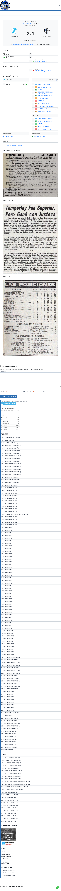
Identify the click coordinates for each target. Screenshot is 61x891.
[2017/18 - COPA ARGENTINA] (31, 816)
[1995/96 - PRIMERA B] (31, 654)
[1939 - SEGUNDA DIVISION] (31, 498)
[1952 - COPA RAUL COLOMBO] (31, 792)
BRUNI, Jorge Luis (43, 126)
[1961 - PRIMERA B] (31, 559)
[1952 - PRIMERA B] (31, 535)
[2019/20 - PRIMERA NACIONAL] (31, 728)
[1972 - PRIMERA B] (31, 588)
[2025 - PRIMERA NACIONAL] (31, 744)
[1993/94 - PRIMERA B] (31, 649)
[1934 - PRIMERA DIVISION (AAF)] (31, 485)
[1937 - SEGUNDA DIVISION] (31, 493)
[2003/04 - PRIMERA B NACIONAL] (31, 675)
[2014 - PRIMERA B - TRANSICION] (31, 713)
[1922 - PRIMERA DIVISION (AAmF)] (31, 453)
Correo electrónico (28, 391)
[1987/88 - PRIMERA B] (31, 633)
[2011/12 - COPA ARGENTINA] (31, 800)
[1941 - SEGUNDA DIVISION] (31, 503)
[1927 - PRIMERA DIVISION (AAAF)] (31, 466)
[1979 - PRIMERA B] (31, 607)
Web (44, 391)
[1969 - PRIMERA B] (31, 580)
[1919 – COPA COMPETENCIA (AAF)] (31, 763)
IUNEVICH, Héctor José (44, 129)
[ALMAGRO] (47, 33)
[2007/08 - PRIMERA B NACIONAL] (31, 686)
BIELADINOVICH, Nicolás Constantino (46, 71)
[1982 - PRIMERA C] (31, 615)
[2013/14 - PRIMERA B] (31, 710)
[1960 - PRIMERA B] (31, 556)
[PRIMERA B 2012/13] (31, 750)
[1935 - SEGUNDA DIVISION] (31, 488)
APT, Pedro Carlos (43, 103)
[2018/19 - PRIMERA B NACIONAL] (31, 726)
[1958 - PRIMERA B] (31, 551)
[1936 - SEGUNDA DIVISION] (31, 490)
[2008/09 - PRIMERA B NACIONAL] (31, 689)
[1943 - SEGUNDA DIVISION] (31, 509)
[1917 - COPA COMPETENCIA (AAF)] (31, 757)
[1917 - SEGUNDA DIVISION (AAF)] (31, 437)
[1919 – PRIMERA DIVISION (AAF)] (31, 443)
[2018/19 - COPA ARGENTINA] (31, 818)
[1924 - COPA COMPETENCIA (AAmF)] (31, 771)
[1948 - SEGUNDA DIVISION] (31, 525)
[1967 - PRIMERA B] (31, 575)
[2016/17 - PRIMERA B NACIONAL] (31, 720)
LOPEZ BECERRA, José (44, 87)
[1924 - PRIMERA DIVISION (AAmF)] (31, 458)
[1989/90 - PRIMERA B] (31, 638)
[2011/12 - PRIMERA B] (31, 699)
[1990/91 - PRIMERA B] (31, 641)
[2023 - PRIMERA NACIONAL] (31, 739)
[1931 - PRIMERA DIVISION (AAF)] (31, 477)
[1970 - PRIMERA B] (31, 583)
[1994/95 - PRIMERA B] (31, 652)
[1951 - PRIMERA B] (31, 533)
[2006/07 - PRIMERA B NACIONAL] (31, 683)
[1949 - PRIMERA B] (31, 527)
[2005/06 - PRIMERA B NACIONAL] (31, 681)
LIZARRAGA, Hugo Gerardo (46, 106)
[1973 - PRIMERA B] (31, 591)
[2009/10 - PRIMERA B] (31, 691)
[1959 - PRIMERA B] (31, 554)
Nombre (4, 391)
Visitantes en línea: (8, 870)
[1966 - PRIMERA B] (31, 572)
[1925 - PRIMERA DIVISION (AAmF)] (31, 461)
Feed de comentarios (7, 856)
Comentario (3, 371)
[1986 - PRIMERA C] (31, 628)
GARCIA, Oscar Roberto (45, 111)
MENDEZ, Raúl (42, 90)
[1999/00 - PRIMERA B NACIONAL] (31, 665)
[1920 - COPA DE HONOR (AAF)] (31, 768)
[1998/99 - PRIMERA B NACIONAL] (31, 662)
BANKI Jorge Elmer (39, 136)
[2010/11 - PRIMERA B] (31, 697)
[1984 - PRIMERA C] (31, 623)
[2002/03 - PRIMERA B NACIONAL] (31, 673)
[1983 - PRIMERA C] (31, 617)
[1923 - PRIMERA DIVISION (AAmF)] (31, 456)
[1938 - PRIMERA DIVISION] (31, 495)
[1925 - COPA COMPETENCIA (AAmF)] (31, 773)
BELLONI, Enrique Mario (45, 96)
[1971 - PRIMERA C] (31, 585)
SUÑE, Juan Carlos (43, 98)
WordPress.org (5, 859)
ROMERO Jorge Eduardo (14, 145)
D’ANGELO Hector (8, 136)
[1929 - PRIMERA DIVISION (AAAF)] (31, 472)
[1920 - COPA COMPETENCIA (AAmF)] (31, 765)
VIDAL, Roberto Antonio (45, 119)
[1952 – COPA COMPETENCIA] (31, 795)
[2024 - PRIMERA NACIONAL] (31, 742)
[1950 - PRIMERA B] (31, 530)
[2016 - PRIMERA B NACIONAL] (31, 718)
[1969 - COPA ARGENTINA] (31, 797)
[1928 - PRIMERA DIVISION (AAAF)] (31, 469)
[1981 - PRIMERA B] (31, 612)
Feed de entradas (5, 854)
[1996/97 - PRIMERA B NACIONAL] (31, 657)
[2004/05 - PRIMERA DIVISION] (31, 678)
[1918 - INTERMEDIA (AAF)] (31, 440)
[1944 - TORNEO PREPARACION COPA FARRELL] (31, 514)
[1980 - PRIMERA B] (31, 609)
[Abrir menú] (59, 5)
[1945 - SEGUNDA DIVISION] (31, 517)
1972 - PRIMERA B (27, 23)
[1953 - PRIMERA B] (31, 538)
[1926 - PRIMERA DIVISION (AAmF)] (31, 464)
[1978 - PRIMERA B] (31, 604)
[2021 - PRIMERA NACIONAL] (31, 734)
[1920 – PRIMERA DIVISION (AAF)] (31, 448)
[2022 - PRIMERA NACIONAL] (31, 736)
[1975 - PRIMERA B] (31, 596)
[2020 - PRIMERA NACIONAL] (31, 731)
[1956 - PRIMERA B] (31, 546)
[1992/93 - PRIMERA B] (31, 646)
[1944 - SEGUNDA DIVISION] (31, 511)
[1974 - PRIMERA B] (31, 593)
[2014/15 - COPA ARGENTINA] (31, 808)
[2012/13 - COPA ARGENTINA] (31, 802)
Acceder (3, 852)
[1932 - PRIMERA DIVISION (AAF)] (31, 480)
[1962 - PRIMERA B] (31, 562)
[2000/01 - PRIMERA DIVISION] (31, 668)
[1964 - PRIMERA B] (31, 567)
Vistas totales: (7, 875)
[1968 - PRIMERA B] (31, 578)
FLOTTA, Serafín (42, 101)
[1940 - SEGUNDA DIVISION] (31, 501)
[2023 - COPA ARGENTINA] (31, 821)
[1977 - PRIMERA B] (31, 601)
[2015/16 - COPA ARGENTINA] (31, 810)
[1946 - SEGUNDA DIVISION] (31, 519)
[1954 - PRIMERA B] (31, 540)
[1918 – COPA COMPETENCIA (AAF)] (31, 760)
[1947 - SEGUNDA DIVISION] (31, 522)
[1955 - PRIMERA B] (31, 543)
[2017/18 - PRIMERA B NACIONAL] (31, 723)
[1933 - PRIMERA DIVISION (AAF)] (31, 482)
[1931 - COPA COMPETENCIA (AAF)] (31, 779)
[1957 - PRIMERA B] (31, 548)
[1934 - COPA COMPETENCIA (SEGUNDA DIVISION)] (31, 781)
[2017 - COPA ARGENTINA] (31, 813)
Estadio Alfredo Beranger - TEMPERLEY (23, 44)
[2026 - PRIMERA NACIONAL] (31, 747)
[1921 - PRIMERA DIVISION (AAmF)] (31, 450)
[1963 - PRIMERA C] (31, 564)
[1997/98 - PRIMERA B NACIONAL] (31, 660)
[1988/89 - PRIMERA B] (31, 636)
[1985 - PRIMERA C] (31, 625)
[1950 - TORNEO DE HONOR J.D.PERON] (31, 789)
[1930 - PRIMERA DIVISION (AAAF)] (31, 474)
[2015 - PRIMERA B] (31, 715)
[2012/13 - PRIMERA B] (31, 702)
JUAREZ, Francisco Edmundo (46, 124)
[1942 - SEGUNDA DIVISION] (31, 506)
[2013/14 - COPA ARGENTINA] (31, 805)
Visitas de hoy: (7, 873)
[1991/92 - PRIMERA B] (31, 644)
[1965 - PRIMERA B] (31, 570)
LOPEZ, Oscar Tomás (41, 61)
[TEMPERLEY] (14, 33)
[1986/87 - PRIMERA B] (31, 630)
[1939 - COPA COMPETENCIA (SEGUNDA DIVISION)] (31, 784)
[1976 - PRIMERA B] (31, 599)
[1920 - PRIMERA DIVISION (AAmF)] (31, 445)
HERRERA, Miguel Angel (45, 121)
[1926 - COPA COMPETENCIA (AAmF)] (31, 776)
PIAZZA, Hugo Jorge (44, 84)
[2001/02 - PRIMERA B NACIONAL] (31, 670)
